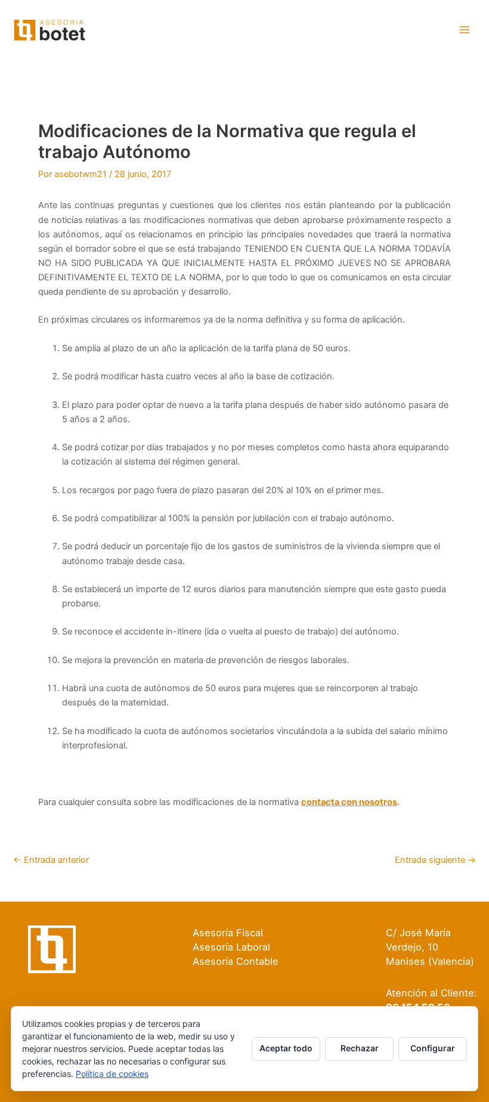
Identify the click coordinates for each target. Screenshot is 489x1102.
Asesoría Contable (235, 961)
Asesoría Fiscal (228, 933)
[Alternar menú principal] (464, 29)
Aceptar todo (285, 1048)
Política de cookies (112, 1074)
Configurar (432, 1048)
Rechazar (360, 1048)
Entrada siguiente (435, 860)
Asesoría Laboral (231, 947)
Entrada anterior (51, 860)
